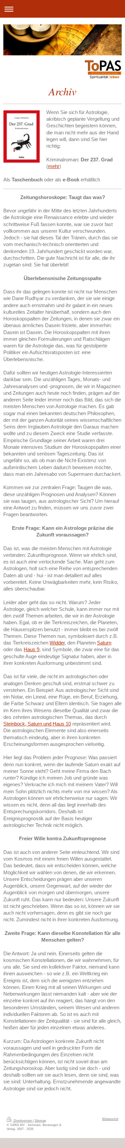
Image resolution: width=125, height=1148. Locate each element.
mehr (53, 166)
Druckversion (23, 1120)
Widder (57, 643)
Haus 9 (31, 649)
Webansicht (110, 1119)
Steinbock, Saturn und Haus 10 (37, 724)
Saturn (104, 643)
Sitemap (40, 1120)
